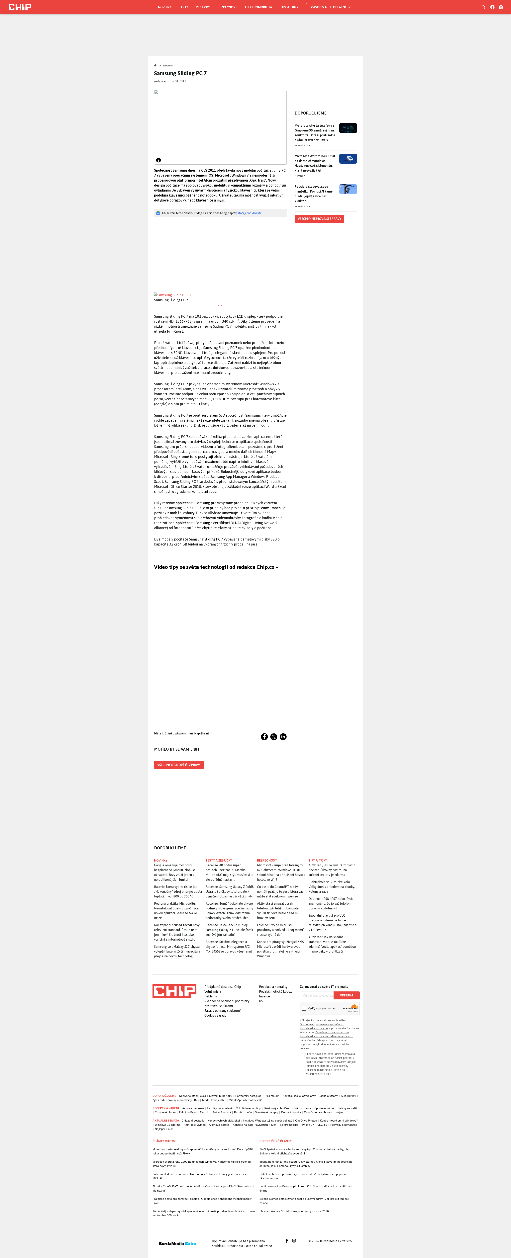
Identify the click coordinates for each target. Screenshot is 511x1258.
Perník (238, 1112)
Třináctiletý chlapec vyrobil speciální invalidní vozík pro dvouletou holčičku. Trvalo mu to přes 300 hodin (204, 1213)
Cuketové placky (165, 1112)
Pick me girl (272, 1095)
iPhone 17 (307, 1124)
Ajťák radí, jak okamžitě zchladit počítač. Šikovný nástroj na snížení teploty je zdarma (332, 870)
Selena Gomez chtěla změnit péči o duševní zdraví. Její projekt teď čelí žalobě (304, 1201)
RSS (261, 1001)
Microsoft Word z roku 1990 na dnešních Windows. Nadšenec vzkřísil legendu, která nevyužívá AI (315, 163)
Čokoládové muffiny (248, 1108)
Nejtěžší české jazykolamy (299, 1095)
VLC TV (322, 1124)
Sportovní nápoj (324, 1108)
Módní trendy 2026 (214, 1100)
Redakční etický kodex (275, 991)
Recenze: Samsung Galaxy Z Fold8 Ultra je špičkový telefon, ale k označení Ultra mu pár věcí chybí (230, 891)
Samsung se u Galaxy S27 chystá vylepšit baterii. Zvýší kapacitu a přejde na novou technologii (177, 951)
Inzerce (264, 996)
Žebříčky (203, 7)
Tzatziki (204, 1112)
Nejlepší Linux (164, 1129)
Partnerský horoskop (248, 1095)
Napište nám (203, 733)
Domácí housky (291, 1112)
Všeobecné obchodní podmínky (227, 1001)
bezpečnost (267, 860)
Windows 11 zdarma (167, 1124)
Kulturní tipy (348, 1095)
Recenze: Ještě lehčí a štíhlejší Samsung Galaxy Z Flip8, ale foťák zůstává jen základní (229, 929)
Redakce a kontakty (273, 986)
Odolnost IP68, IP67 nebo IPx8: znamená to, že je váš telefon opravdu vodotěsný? (331, 903)
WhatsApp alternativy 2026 (246, 1100)
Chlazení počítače (193, 1120)
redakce (160, 81)
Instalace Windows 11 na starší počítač (267, 1120)
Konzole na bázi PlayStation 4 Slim (254, 1124)
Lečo (249, 1112)
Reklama (210, 996)
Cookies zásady (215, 1015)
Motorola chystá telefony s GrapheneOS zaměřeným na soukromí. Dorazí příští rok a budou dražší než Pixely (315, 133)
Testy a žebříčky (219, 860)
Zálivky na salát (347, 1108)
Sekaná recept (222, 1112)
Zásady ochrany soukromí (222, 1010)
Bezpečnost (227, 7)
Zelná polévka (188, 1112)
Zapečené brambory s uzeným (323, 1112)
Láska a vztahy (328, 1095)
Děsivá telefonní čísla (192, 1095)
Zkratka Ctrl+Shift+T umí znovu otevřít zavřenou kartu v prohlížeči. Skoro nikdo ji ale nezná (203, 1188)
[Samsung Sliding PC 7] (220, 295)
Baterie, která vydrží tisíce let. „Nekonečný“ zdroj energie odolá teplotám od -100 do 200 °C (178, 891)
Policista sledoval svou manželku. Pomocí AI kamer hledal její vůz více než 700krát (314, 194)
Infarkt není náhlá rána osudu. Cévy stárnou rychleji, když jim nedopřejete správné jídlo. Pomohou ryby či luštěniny (306, 1163)
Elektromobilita (258, 7)
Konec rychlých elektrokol (224, 1120)
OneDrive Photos (306, 1120)
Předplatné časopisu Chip (222, 986)
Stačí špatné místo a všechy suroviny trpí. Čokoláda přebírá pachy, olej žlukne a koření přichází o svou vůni (304, 1151)
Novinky (164, 7)
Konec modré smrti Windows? (339, 1120)
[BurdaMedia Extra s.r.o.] (174, 991)
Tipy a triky (289, 7)
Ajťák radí (159, 1100)
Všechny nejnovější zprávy (179, 765)
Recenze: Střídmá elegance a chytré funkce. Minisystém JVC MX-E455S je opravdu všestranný (229, 946)
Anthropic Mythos (195, 1124)
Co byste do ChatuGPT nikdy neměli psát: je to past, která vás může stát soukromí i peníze (280, 891)
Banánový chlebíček (276, 1108)
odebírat (346, 995)
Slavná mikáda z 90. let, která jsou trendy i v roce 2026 (294, 1211)
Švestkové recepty (266, 1112)
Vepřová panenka (193, 1108)
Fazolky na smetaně (220, 1108)
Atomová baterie (219, 1124)
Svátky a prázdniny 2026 (183, 1100)
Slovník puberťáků (220, 1095)
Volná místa (212, 991)
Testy (183, 7)
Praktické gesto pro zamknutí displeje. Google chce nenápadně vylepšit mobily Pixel (202, 1201)
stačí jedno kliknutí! (249, 213)
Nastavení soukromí (218, 1006)
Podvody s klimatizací (344, 1124)
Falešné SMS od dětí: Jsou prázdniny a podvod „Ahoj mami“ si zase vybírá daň (280, 929)
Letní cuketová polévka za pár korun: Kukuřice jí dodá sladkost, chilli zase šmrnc (305, 1188)
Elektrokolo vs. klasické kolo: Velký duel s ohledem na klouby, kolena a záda (332, 886)
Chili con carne (301, 1108)
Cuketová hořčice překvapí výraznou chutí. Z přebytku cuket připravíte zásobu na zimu (303, 1176)
